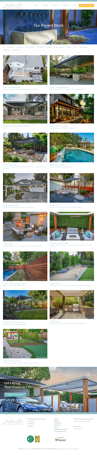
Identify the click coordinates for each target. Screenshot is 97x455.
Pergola (34, 89)
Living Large (8, 244)
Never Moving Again (11, 205)
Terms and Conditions (73, 448)
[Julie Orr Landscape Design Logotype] (13, 418)
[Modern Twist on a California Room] (25, 108)
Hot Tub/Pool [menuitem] (30, 47)
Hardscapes (11, 89)
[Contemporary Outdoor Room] (25, 305)
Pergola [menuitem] (68, 47)
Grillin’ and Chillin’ (10, 165)
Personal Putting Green (12, 361)
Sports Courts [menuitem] (83, 47)
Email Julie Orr (78, 428)
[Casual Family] (72, 266)
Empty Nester (55, 322)
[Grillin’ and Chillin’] (25, 147)
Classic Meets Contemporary (14, 284)
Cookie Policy (63, 448)
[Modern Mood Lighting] (72, 108)
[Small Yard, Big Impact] (25, 70)
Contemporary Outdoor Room (14, 322)
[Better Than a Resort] (72, 147)
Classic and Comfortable (59, 87)
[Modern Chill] (72, 188)
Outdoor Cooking (28, 89)
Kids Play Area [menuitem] (40, 47)
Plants (37, 89)
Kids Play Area (24, 166)
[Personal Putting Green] (25, 343)
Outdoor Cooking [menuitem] (59, 47)
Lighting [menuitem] (49, 47)
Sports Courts (24, 207)
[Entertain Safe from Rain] (72, 226)
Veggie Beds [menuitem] (6, 50)
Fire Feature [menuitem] (10, 47)
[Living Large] (25, 226)
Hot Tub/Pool (17, 89)
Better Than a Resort (57, 165)
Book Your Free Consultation (82, 421)
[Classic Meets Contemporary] (25, 266)
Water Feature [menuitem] (16, 50)
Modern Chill (55, 205)
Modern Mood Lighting (58, 126)
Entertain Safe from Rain (59, 243)
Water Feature (6, 168)
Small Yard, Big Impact (11, 87)
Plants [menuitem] (75, 47)
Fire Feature (5, 89)
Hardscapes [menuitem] (19, 47)
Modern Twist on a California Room (16, 126)
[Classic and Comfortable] (72, 70)
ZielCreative (28, 448)
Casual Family (55, 283)
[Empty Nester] (72, 304)
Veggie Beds (73, 128)
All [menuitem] (4, 47)
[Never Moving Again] (25, 188)
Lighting (22, 89)
